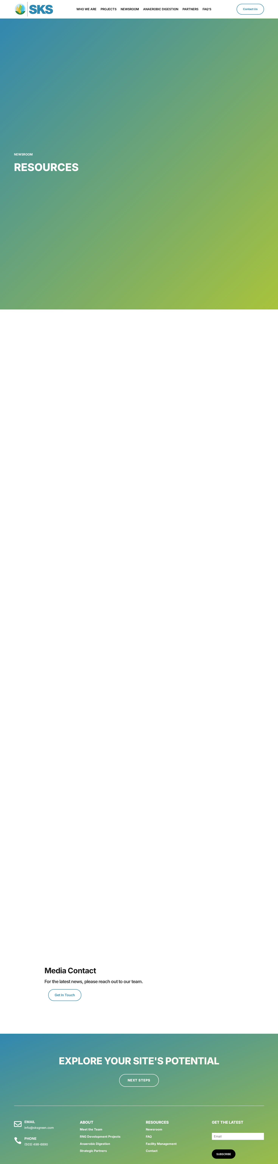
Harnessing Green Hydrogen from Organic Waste (139, 403)
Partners (190, 9)
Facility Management (161, 1144)
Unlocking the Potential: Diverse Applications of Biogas (139, 742)
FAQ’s (207, 9)
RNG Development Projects (100, 1136)
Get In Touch (65, 995)
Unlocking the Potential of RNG (139, 505)
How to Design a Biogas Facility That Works (139, 878)
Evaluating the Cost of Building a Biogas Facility (139, 844)
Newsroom (130, 9)
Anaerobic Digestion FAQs (139, 776)
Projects (108, 9)
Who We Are (86, 9)
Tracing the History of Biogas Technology (139, 335)
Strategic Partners (93, 1151)
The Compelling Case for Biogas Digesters (139, 471)
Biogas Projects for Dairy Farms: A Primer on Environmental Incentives (139, 810)
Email (29, 1122)
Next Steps (139, 1080)
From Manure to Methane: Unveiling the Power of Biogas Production (139, 674)
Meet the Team (91, 1129)
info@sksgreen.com (39, 1128)
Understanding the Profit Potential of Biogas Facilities (139, 437)
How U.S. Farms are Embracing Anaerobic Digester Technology (139, 606)
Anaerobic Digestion (160, 9)
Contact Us (250, 9)
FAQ (149, 1136)
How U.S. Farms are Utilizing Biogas (139, 573)
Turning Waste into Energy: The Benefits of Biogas (139, 912)
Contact (152, 1151)
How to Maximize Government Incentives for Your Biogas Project (139, 369)
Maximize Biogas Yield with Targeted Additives (139, 539)
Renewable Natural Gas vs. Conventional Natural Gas (139, 640)
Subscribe (223, 1154)
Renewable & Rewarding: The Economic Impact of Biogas (139, 708)
